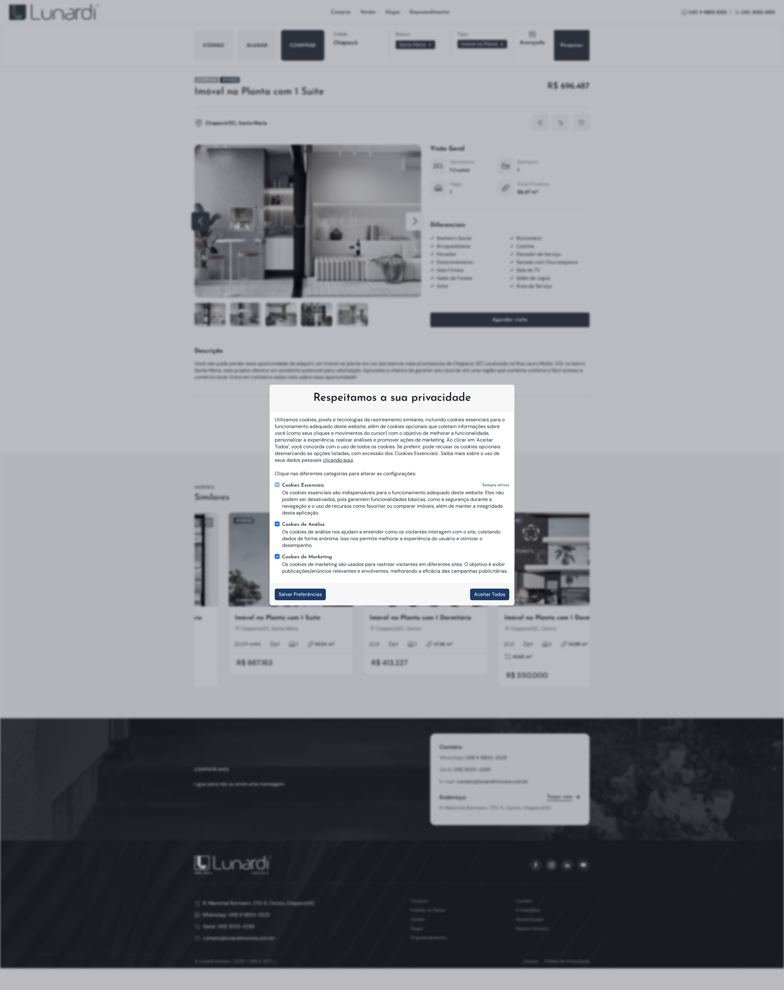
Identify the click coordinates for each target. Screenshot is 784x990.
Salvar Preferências (300, 594)
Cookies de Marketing (307, 557)
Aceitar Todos (489, 594)
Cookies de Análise (303, 524)
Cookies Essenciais (395, 485)
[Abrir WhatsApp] (769, 974)
